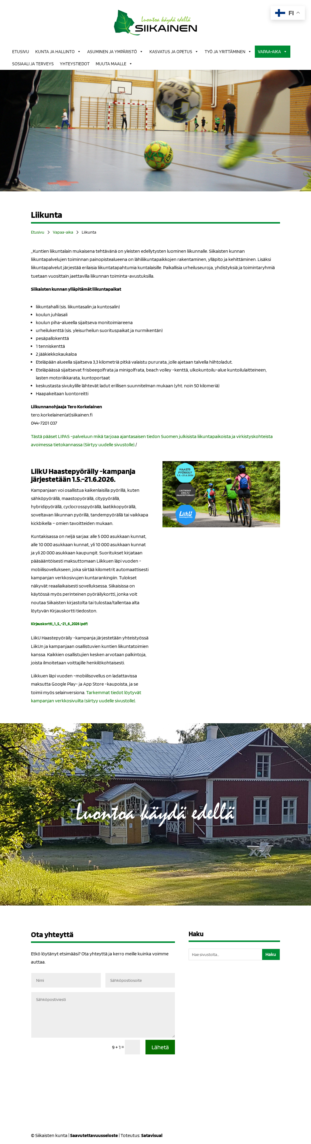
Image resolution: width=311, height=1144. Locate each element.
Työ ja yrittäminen (225, 51)
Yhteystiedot (75, 64)
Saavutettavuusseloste (94, 1135)
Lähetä (160, 1047)
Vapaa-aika (269, 51)
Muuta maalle (111, 64)
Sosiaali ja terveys (33, 64)
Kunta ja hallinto (55, 51)
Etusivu (20, 51)
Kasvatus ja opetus (170, 51)
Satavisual (151, 1135)
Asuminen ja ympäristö (112, 51)
